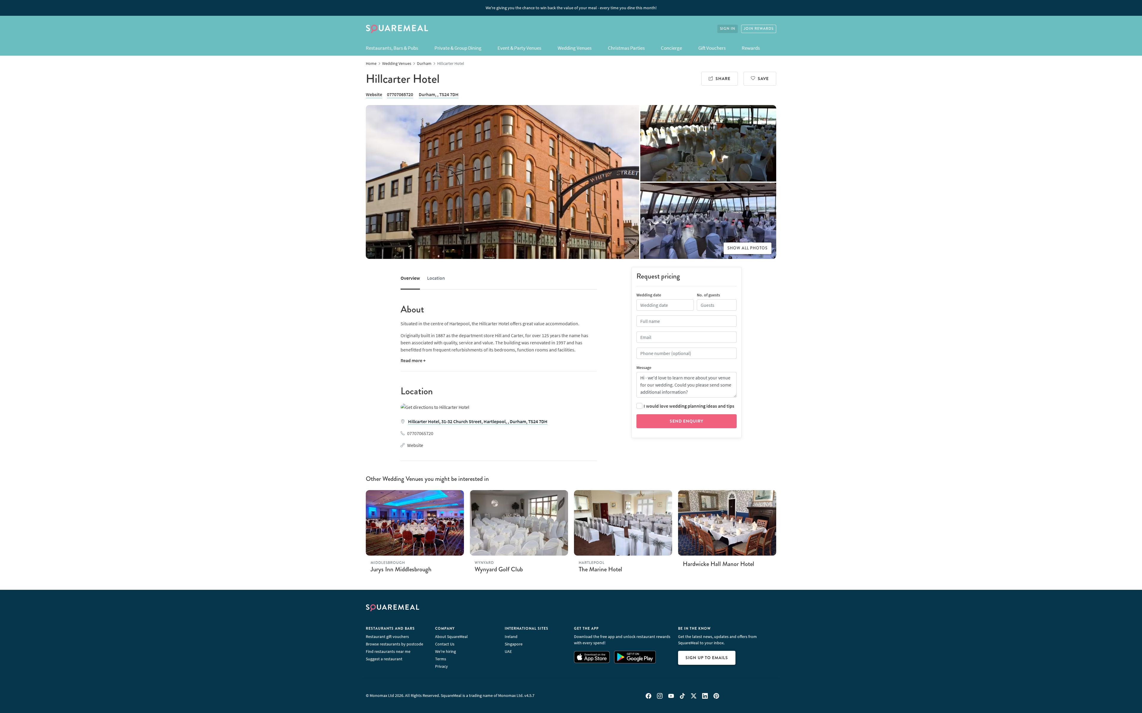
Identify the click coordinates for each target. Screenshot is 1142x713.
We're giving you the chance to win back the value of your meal (571, 7)
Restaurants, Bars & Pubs (392, 48)
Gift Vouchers (712, 48)
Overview (410, 278)
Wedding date (648, 295)
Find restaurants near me (388, 651)
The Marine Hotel (600, 569)
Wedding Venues (575, 48)
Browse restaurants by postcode (394, 644)
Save (763, 79)
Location (436, 278)
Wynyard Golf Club (499, 569)
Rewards (751, 48)
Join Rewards (759, 28)
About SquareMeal (451, 636)
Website (374, 94)
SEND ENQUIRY (686, 421)
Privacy (441, 666)
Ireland (511, 636)
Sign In (727, 28)
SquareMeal (397, 29)
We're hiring (445, 651)
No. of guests (708, 295)
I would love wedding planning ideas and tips (689, 406)
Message (643, 367)
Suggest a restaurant (384, 659)
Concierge (671, 48)
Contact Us (444, 644)
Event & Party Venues (519, 48)
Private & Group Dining (457, 48)
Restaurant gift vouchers (387, 636)
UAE (508, 651)
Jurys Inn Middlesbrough (401, 569)
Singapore (514, 644)
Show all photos (747, 248)
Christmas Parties (626, 48)
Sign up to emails (706, 658)
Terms (440, 659)
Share (723, 79)
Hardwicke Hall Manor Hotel (718, 563)
